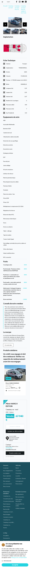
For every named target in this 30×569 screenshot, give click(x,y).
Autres (5, 527)
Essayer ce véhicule (15, 426)
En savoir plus (8, 345)
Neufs (17, 468)
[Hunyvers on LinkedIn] (26, 2)
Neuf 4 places (6, 506)
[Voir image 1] (7, 31)
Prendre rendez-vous (15, 453)
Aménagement (19, 481)
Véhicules (18, 465)
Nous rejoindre (7, 476)
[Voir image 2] (15, 31)
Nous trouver (6, 486)
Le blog (5, 533)
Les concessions (7, 483)
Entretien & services (21, 491)
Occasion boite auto (8, 501)
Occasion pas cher (8, 498)
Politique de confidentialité (19, 557)
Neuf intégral (6, 514)
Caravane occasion (8, 517)
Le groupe (5, 468)
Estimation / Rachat (21, 478)
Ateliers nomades (20, 508)
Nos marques (6, 481)
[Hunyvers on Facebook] (17, 2)
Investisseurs (6, 478)
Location (18, 476)
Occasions (18, 470)
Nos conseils (6, 541)
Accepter (15, 565)
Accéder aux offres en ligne (15, 431)
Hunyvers (5, 465)
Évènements (6, 538)
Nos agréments (20, 494)
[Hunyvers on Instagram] (20, 2)
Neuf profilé (6, 509)
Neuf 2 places (6, 504)
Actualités (6, 535)
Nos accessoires (20, 497)
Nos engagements (8, 470)
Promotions (19, 473)
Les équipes (6, 473)
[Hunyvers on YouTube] (23, 2)
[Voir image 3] (23, 31)
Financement (19, 483)
